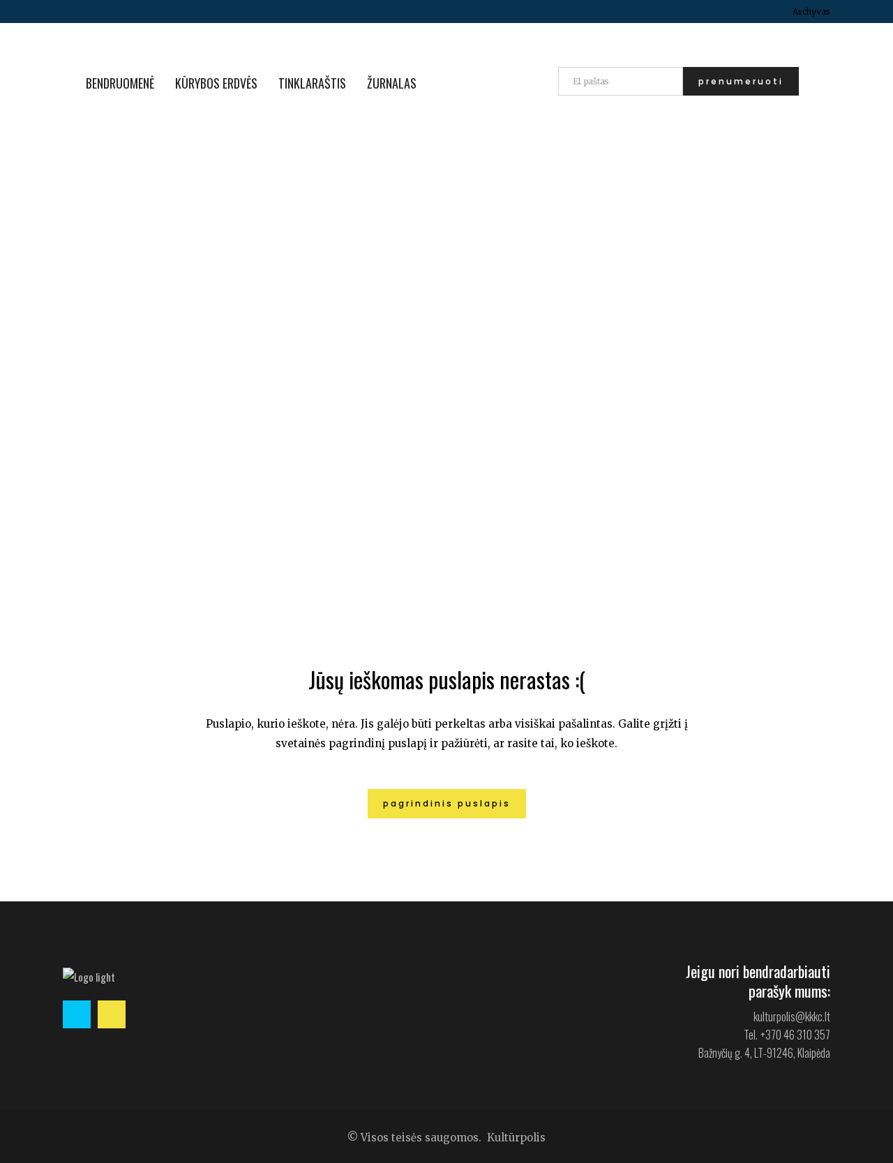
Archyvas (811, 11)
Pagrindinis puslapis (447, 803)
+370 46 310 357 (795, 1034)
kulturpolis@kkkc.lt (791, 1016)
